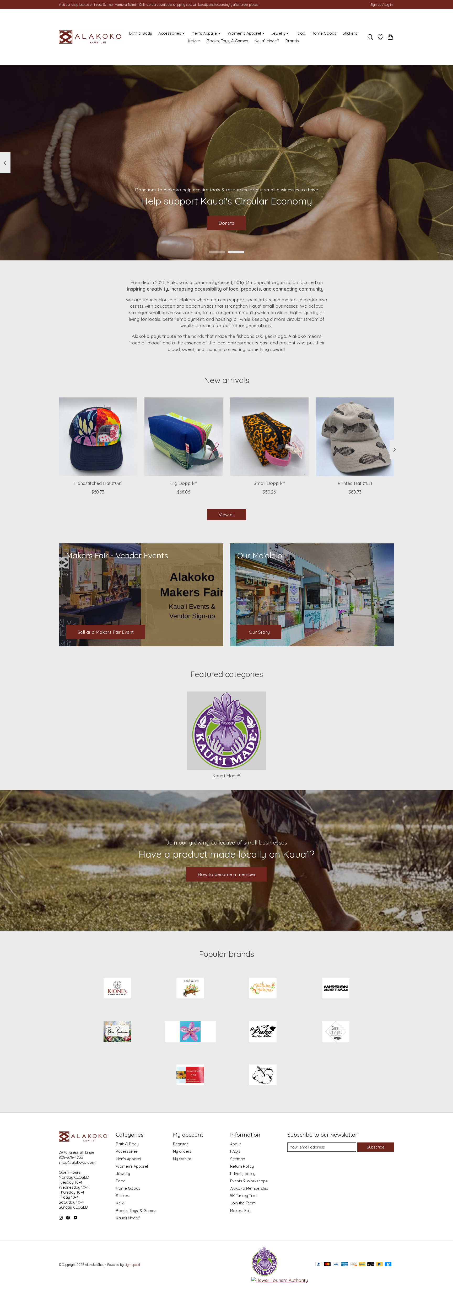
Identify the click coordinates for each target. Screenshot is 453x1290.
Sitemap (237, 1158)
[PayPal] (318, 1264)
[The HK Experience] (263, 1075)
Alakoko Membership (249, 1188)
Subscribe (376, 1147)
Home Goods (323, 33)
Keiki (120, 1202)
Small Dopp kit (269, 483)
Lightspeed (132, 1265)
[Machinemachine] (263, 989)
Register (180, 1143)
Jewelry (123, 1173)
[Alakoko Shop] (91, 37)
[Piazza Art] (190, 1032)
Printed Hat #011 (355, 483)
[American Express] (344, 1264)
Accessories (127, 1151)
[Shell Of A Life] (335, 1032)
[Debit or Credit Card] (370, 1264)
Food (300, 33)
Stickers (350, 33)
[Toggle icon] (370, 37)
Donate (226, 223)
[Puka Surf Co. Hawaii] (263, 1032)
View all (227, 514)
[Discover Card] (353, 1264)
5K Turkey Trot (243, 1195)
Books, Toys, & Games (227, 40)
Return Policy (242, 1166)
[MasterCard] (327, 1264)
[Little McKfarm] (190, 989)
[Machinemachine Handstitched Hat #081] (98, 436)
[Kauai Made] (264, 1274)
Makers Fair (240, 1210)
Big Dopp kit (183, 483)
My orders (182, 1151)
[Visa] (336, 1264)
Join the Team (243, 1202)
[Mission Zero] (335, 989)
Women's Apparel (132, 1166)
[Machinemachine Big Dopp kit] (183, 436)
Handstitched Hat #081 (98, 483)
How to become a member (227, 874)
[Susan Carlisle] (190, 1075)
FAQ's (235, 1151)
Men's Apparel (128, 1158)
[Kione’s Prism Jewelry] (117, 989)
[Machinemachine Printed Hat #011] (355, 436)
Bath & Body (140, 33)
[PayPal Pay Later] (379, 1264)
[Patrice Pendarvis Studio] (117, 1032)
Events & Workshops (248, 1180)
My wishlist (182, 1158)
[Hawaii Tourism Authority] (279, 1280)
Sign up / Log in (381, 5)
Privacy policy (242, 1173)
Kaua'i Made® (267, 40)
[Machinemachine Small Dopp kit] (269, 436)
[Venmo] (388, 1264)
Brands (292, 40)
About (235, 1143)
